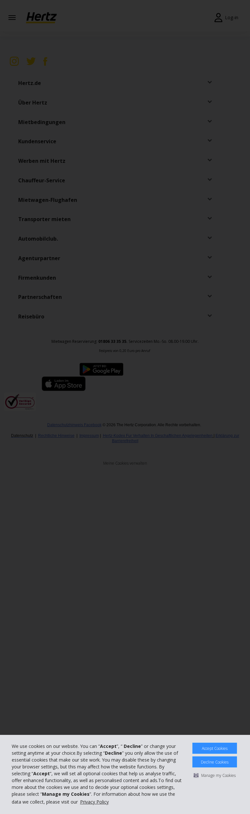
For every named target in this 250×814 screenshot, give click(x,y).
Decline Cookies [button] (215, 762)
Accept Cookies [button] (215, 748)
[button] (214, 775)
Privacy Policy (94, 802)
